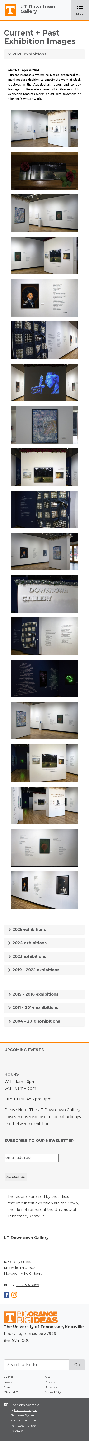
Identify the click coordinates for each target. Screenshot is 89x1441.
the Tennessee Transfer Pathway (23, 1425)
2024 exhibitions (29, 943)
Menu (82, 10)
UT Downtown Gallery (37, 9)
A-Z (47, 1376)
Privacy (50, 1382)
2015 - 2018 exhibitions (34, 994)
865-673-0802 (27, 1285)
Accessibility (53, 1392)
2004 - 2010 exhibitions (35, 1021)
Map (7, 1387)
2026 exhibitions (28, 54)
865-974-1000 (17, 1340)
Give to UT (11, 1392)
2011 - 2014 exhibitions (34, 1007)
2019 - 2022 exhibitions (35, 970)
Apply (8, 1382)
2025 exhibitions (28, 929)
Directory (51, 1387)
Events (8, 1376)
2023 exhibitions (28, 956)
